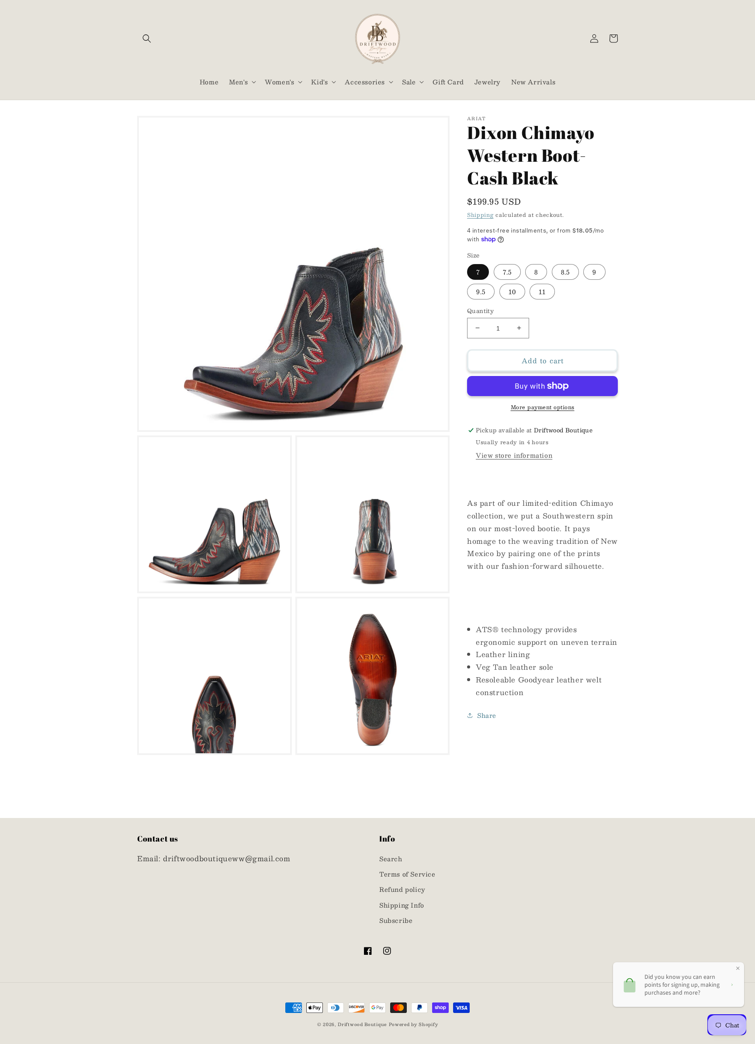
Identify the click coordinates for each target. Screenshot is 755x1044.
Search (390, 858)
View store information (514, 455)
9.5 (480, 291)
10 (512, 291)
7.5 (507, 271)
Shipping (480, 214)
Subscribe (395, 920)
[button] (146, 38)
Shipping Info (401, 905)
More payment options (543, 407)
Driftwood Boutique (362, 1024)
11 (542, 291)
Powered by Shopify (413, 1024)
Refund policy (402, 889)
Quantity (480, 310)
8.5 (565, 271)
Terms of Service (407, 874)
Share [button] (486, 715)
